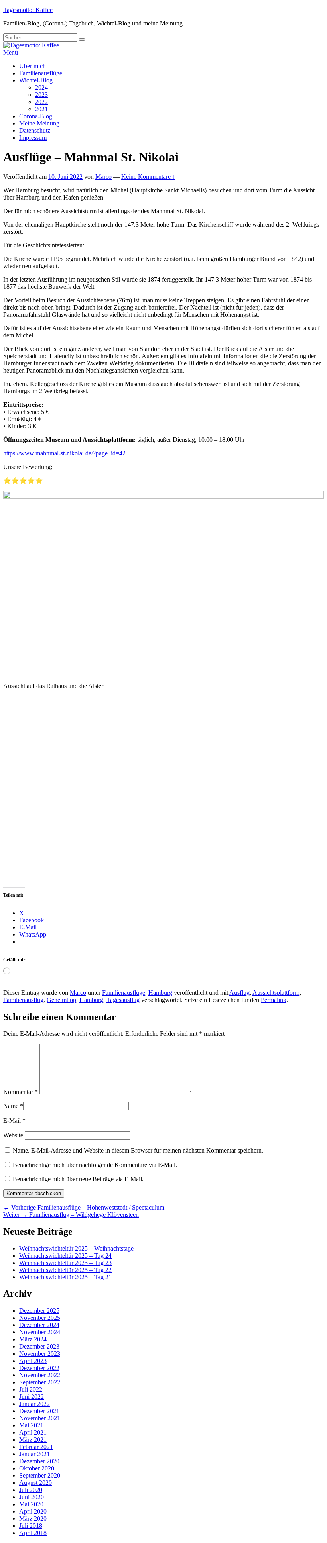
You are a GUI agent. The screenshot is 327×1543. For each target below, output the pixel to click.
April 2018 (33, 1532)
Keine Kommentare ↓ (148, 176)
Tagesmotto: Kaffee (28, 9)
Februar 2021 (36, 1446)
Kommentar (20, 1091)
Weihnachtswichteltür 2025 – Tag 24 (65, 1255)
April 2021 (33, 1432)
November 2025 (39, 1317)
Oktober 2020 (36, 1468)
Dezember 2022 (39, 1368)
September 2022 (39, 1382)
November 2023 (39, 1353)
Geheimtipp (61, 999)
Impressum (33, 137)
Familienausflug (23, 999)
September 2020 (39, 1475)
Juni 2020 (31, 1497)
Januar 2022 (34, 1403)
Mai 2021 (31, 1425)
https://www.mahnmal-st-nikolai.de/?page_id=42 (64, 453)
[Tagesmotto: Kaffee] (31, 45)
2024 (41, 87)
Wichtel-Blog (36, 80)
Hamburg (160, 992)
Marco (103, 176)
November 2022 (39, 1375)
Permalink (273, 999)
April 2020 (33, 1511)
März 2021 (33, 1439)
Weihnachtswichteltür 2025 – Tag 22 (65, 1270)
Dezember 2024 (39, 1324)
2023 (41, 94)
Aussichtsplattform (275, 992)
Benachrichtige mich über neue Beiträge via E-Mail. (78, 1179)
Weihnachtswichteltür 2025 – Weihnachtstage (76, 1248)
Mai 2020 (31, 1504)
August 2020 (35, 1482)
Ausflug (239, 992)
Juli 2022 (30, 1389)
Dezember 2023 (39, 1346)
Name (10, 1105)
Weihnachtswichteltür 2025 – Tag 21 (65, 1277)
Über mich (32, 66)
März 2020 (33, 1518)
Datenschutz (34, 130)
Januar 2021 (34, 1454)
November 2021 (39, 1418)
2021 (41, 109)
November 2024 (39, 1332)
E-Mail (12, 1120)
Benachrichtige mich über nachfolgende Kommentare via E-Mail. (95, 1164)
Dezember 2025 (39, 1310)
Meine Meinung (39, 123)
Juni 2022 (31, 1396)
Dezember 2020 (39, 1461)
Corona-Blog (35, 116)
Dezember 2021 (39, 1411)
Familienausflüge (40, 73)
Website (13, 1135)
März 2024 (33, 1339)
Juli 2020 (30, 1489)
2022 (41, 101)
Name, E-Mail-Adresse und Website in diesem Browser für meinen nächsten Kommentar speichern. (138, 1150)
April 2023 (33, 1360)
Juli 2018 (30, 1525)
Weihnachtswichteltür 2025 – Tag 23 (65, 1262)
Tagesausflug (123, 999)
